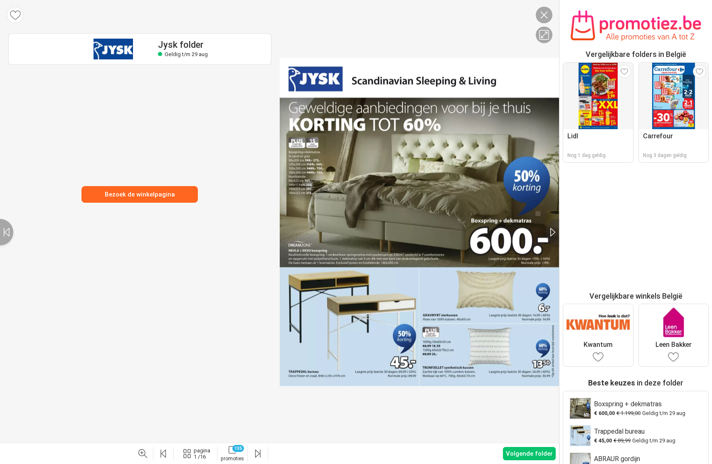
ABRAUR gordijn (617, 459)
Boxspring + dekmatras (628, 404)
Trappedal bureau (619, 431)
